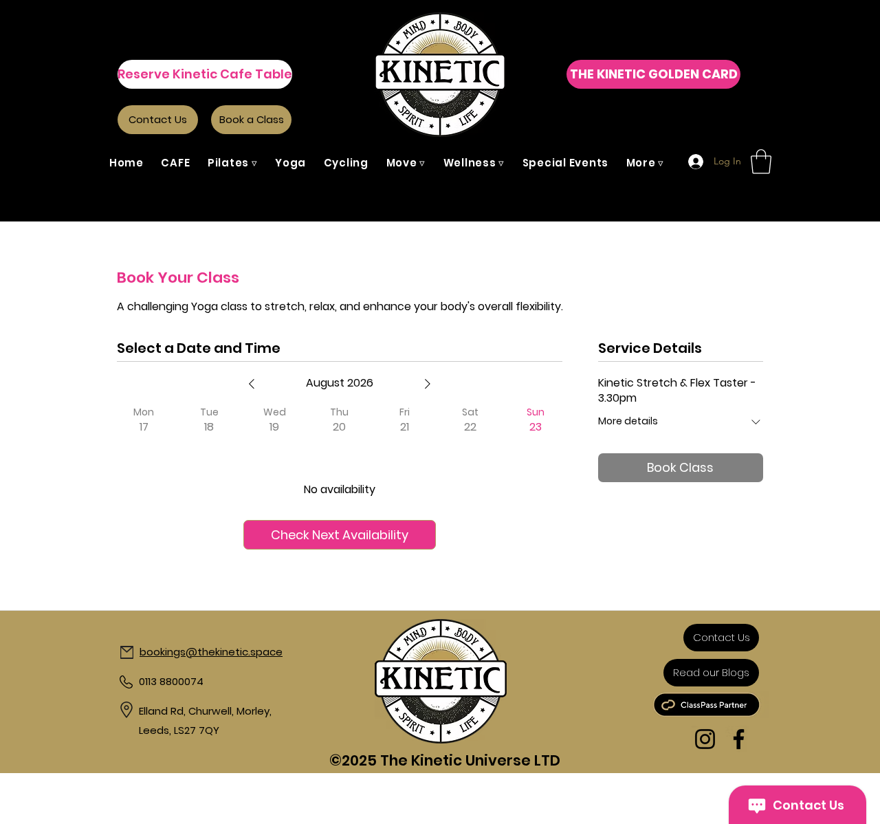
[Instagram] (705, 739)
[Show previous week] (251, 384)
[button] (232, 163)
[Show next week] (427, 384)
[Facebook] (738, 739)
